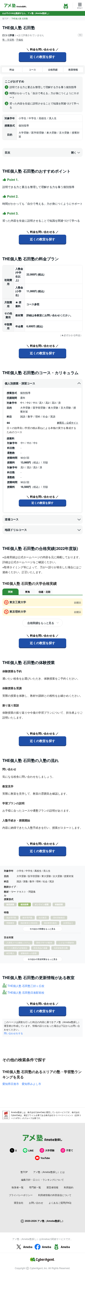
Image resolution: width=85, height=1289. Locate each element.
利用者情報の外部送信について (54, 1195)
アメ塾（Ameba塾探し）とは (49, 1172)
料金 (11, 69)
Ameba (27, 1247)
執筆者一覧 (18, 1187)
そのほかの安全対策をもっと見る (42, 959)
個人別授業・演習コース (20, 383)
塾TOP (5, 18)
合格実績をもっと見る (40, 623)
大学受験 (50, 1150)
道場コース (12, 519)
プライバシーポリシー (21, 1195)
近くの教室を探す (42, 56)
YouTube (45, 1158)
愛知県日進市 (10, 1084)
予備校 (19, 39)
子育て (69, 1150)
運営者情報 (52, 1187)
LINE (31, 1150)
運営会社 (18, 1202)
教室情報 (73, 69)
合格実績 (53, 69)
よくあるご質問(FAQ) (60, 1202)
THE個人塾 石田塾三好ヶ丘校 (26, 986)
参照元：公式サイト (67, 422)
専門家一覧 (35, 1187)
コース (32, 69)
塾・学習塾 (8, 39)
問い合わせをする (13, 1033)
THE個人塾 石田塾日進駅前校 (26, 992)
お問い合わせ (36, 1202)
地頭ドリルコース (16, 530)
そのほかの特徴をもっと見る (42, 928)
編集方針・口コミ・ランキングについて (42, 1179)
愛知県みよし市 (31, 1084)
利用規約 (68, 1187)
